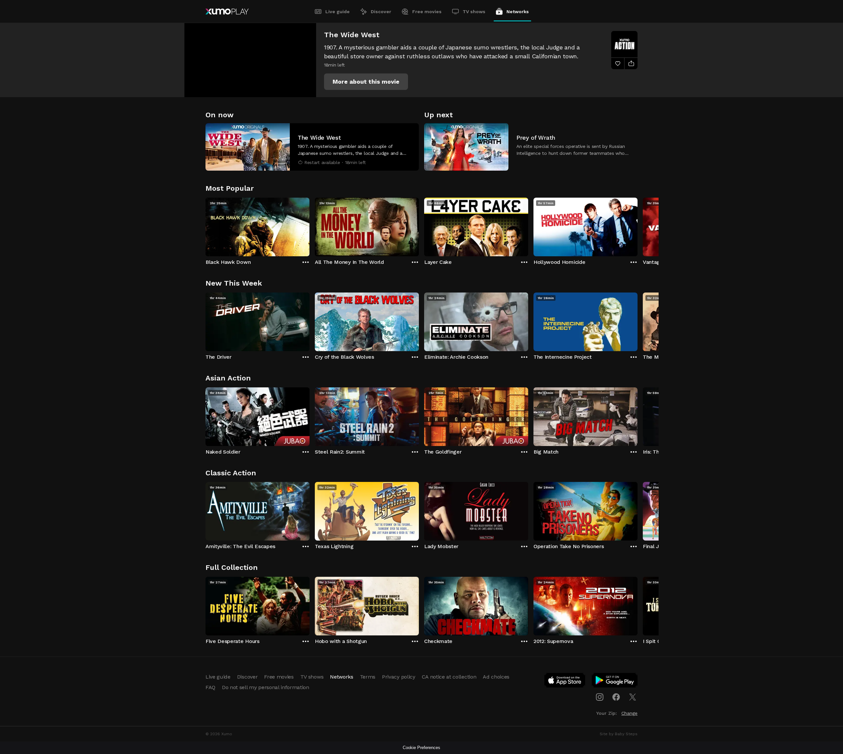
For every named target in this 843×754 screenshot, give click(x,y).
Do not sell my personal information (265, 687)
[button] (366, 81)
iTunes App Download (565, 681)
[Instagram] (600, 697)
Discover (381, 11)
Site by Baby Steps (619, 734)
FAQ (210, 687)
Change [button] (629, 713)
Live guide (337, 11)
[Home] (227, 11)
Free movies (427, 11)
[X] (633, 697)
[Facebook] (616, 697)
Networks (517, 11)
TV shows (474, 11)
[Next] (637, 225)
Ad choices (496, 677)
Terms (367, 677)
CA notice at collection (449, 677)
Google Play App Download (615, 681)
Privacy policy (398, 677)
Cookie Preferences (421, 747)
